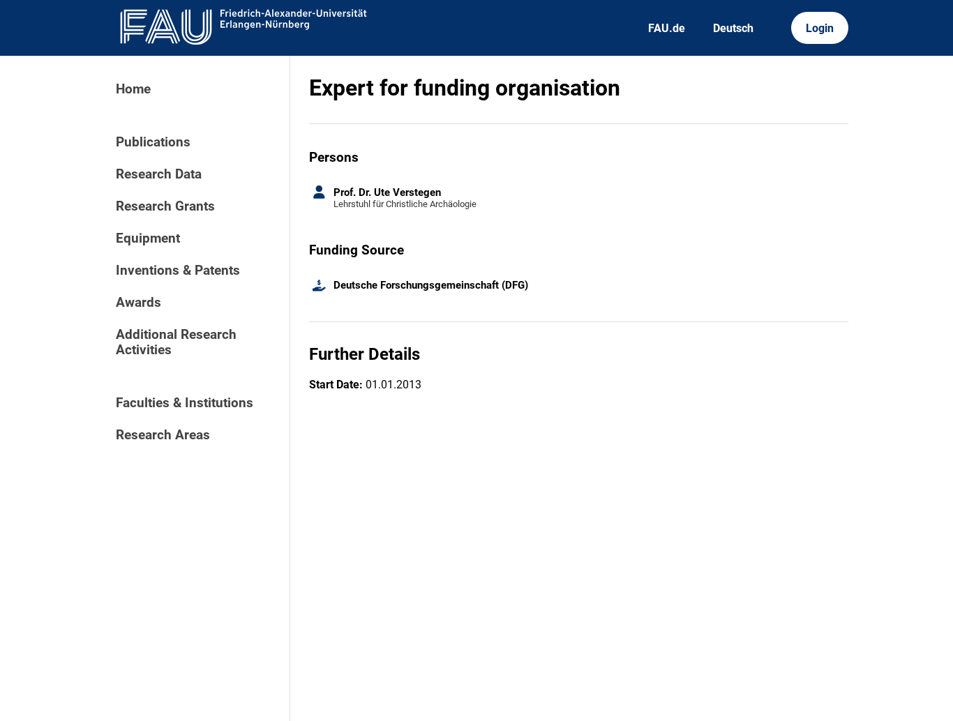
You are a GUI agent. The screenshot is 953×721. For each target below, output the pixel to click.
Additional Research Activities (176, 342)
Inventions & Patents (178, 270)
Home (133, 89)
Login (820, 28)
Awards (138, 302)
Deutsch (733, 28)
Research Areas (163, 435)
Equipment (148, 238)
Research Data (159, 174)
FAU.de (666, 28)
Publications (153, 142)
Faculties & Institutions (184, 403)
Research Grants (165, 206)
